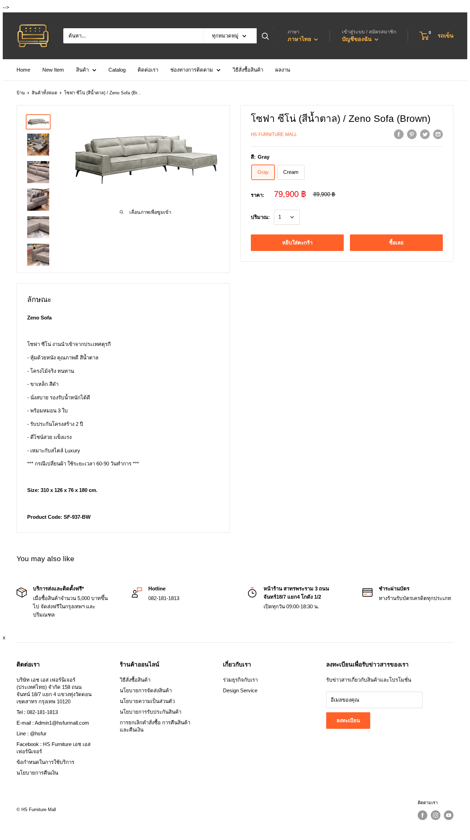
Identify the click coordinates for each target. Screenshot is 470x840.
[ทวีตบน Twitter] (425, 134)
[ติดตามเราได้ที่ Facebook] (422, 815)
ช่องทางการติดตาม (191, 70)
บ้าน (21, 92)
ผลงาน (282, 70)
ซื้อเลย (396, 242)
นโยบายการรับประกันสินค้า (150, 712)
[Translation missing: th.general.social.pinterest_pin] (412, 134)
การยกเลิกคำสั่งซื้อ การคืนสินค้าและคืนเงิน (155, 726)
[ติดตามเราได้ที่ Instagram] (435, 815)
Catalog (117, 70)
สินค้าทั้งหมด (44, 92)
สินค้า (82, 70)
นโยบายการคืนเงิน (37, 773)
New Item (53, 70)
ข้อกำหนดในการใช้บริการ (45, 762)
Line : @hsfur (31, 733)
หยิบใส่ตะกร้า (297, 242)
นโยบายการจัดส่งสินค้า (146, 690)
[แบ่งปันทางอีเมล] (438, 134)
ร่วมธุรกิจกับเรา (240, 680)
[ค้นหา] (265, 35)
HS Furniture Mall (274, 134)
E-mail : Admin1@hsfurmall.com (53, 723)
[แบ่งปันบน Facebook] (399, 134)
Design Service (240, 690)
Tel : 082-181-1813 (37, 712)
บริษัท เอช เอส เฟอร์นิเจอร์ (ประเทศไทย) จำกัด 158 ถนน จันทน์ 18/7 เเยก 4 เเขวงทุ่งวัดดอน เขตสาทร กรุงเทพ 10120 (54, 690)
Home (23, 70)
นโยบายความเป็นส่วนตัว (147, 701)
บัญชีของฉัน (357, 39)
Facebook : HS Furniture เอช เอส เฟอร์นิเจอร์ (53, 747)
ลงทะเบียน (348, 720)
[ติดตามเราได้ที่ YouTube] (448, 815)
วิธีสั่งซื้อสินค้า (248, 70)
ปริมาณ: (260, 217)
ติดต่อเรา (148, 70)
